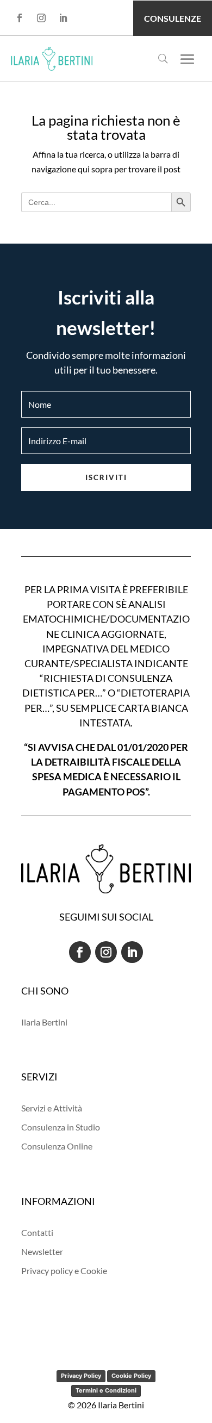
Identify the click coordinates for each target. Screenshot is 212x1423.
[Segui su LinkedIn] (63, 18)
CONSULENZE (172, 18)
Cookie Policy (131, 1375)
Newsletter (42, 1251)
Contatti (37, 1232)
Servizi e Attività (51, 1108)
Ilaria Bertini (44, 1022)
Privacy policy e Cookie (64, 1270)
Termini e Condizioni (106, 1390)
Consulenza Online (56, 1146)
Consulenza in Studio (60, 1127)
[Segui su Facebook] (19, 18)
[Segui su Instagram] (41, 18)
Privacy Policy (81, 1375)
